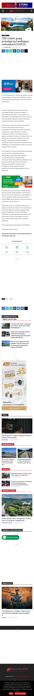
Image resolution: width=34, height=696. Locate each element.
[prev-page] (3, 351)
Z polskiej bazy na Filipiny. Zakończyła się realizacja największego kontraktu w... (16, 613)
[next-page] (5, 351)
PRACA (5, 415)
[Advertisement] (17, 277)
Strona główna (5, 33)
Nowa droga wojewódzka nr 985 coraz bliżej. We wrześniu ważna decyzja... (25, 461)
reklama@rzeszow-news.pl (21, 676)
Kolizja (3, 335)
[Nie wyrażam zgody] (32, 688)
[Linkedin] (14, 51)
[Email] (26, 51)
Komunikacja (8, 444)
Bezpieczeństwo (5, 327)
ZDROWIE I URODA (9, 491)
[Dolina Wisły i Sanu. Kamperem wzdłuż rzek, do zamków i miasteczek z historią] (17, 505)
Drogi (3, 345)
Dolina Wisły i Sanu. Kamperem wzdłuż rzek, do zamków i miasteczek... (16, 519)
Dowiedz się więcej (20, 693)
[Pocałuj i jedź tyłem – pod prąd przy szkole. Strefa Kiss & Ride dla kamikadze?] (6, 326)
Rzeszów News (7, 47)
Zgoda (11, 693)
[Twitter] (7, 51)
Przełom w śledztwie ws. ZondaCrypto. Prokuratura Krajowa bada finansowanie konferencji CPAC (21, 483)
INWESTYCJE (7, 583)
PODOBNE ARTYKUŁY (10, 317)
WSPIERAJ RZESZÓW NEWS (12, 530)
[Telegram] (18, 51)
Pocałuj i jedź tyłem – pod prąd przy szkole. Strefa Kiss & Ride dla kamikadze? (20, 325)
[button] (2, 11)
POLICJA (7, 35)
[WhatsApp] (11, 51)
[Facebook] (3, 51)
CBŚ (7, 299)
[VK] (22, 51)
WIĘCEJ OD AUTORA (10, 319)
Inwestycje (4, 608)
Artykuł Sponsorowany (7, 522)
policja (11, 299)
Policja (6, 469)
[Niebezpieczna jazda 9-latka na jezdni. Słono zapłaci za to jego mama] (6, 475)
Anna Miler (4, 617)
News (11, 33)
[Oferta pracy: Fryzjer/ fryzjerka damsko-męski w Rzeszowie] (17, 425)
